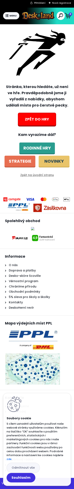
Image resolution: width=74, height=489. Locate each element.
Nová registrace (61, 3)
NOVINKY (54, 161)
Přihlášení (39, 3)
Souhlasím (21, 477)
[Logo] (38, 16)
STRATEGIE (20, 161)
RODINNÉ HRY (37, 148)
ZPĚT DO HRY (37, 119)
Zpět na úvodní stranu (37, 175)
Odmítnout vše (23, 468)
